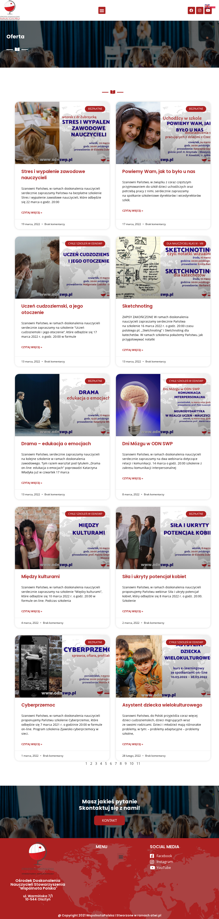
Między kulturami (40, 576)
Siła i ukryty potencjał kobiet (154, 576)
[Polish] (213, 6)
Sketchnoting (137, 306)
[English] (207, 6)
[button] (101, 10)
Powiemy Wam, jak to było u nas (158, 171)
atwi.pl (155, 915)
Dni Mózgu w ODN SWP (147, 444)
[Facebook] (191, 10)
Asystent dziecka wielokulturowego (162, 705)
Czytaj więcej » (31, 212)
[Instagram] (199, 10)
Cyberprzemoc (38, 705)
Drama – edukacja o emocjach (56, 444)
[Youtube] (208, 10)
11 (138, 763)
